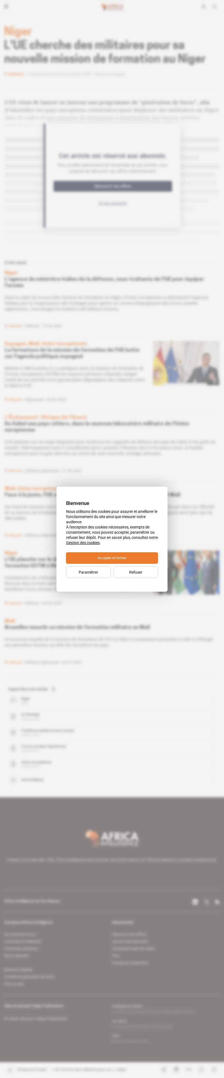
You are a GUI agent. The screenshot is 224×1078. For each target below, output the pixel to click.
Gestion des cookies (83, 543)
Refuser (135, 572)
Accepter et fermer (112, 558)
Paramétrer (88, 572)
